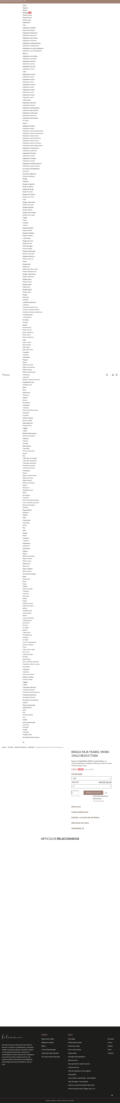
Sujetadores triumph (29, 161)
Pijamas (25, 362)
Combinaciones (27, 317)
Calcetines (26, 407)
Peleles (25, 601)
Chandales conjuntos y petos (31, 664)
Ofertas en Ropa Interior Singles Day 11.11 (81, 1088)
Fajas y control (27, 342)
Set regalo (26, 627)
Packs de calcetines (28, 674)
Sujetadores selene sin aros (31, 140)
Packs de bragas (27, 248)
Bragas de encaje (28, 191)
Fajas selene (26, 347)
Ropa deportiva (27, 425)
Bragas (25, 535)
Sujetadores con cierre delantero (32, 51)
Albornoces (26, 395)
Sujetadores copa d (28, 87)
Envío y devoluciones (74, 1049)
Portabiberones (27, 635)
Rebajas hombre (27, 15)
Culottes (25, 225)
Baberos (25, 630)
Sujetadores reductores (30, 115)
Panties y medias (28, 589)
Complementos (27, 620)
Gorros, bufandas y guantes (31, 502)
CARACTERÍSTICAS (79, 812)
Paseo (24, 647)
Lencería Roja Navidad (49, 1049)
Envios (110, 1042)
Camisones (26, 377)
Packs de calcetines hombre (31, 500)
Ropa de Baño (27, 510)
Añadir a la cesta (93, 792)
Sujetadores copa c (28, 82)
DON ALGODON (28, 715)
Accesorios (26, 171)
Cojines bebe (26, 632)
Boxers (25, 453)
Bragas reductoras (28, 259)
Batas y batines (27, 571)
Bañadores (26, 512)
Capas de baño (27, 613)
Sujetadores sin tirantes (30, 40)
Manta (24, 492)
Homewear (26, 470)
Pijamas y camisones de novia (31, 379)
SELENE (25, 730)
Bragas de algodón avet (29, 271)
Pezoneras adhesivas (29, 176)
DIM (24, 712)
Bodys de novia (27, 330)
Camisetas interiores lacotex (31, 309)
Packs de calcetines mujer (30, 410)
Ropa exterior (27, 659)
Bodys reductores (28, 332)
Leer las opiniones (98, 801)
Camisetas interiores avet (30, 307)
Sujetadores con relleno (30, 58)
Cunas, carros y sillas (29, 649)
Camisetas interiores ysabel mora (32, 312)
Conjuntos (26, 354)
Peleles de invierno (28, 606)
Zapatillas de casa (28, 490)
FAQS (109, 1049)
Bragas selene (27, 292)
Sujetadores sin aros (29, 69)
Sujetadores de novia (29, 105)
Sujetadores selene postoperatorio (33, 133)
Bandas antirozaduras (29, 436)
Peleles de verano (28, 603)
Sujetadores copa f (28, 97)
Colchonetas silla (28, 654)
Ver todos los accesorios (30, 700)
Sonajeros (25, 637)
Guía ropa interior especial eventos (79, 1064)
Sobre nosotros (73, 1060)
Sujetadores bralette (29, 30)
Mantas (25, 400)
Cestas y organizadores (29, 642)
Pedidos (110, 1046)
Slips (24, 456)
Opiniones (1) (77, 828)
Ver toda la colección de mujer (51, 1057)
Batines (25, 485)
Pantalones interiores (29, 465)
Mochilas (25, 657)
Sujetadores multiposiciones (31, 45)
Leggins (25, 430)
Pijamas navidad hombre (30, 475)
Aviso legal (71, 1039)
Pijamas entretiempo (29, 367)
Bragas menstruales (28, 253)
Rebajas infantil (27, 17)
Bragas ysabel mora (28, 276)
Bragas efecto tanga (29, 215)
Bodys (24, 581)
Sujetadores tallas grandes (30, 110)
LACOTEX (26, 725)
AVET (24, 710)
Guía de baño (72, 1074)
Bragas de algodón (28, 186)
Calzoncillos (26, 448)
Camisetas (26, 305)
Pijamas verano (27, 561)
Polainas (25, 586)
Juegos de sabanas (28, 618)
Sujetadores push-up (29, 64)
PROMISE (26, 727)
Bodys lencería (27, 327)
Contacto (111, 1053)
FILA (24, 717)
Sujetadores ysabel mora (30, 150)
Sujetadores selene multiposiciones (33, 131)
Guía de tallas (105, 782)
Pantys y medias (27, 420)
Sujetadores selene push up (31, 135)
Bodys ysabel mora (28, 337)
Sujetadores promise (29, 155)
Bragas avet (26, 266)
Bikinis (44, 1046)
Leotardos (26, 415)
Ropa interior (27, 446)
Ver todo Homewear (29, 574)
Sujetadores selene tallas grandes (32, 145)
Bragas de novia (27, 243)
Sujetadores (26, 546)
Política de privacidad (74, 1042)
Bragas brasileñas (28, 235)
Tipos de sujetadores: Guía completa (79, 1071)
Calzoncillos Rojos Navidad (50, 1053)
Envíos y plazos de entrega (85, 818)
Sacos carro (26, 652)
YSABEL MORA (27, 734)
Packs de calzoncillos (29, 451)
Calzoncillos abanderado (30, 460)
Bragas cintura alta (28, 204)
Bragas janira (26, 287)
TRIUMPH (26, 732)
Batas (24, 390)
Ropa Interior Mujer (48, 1039)
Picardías (25, 322)
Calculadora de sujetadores (76, 1057)
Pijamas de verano (28, 364)
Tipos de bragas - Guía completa (78, 1081)
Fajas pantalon (27, 344)
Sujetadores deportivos (29, 35)
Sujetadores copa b (28, 77)
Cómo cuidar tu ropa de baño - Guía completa (82, 1078)
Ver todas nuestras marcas (31, 737)
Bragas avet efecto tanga (30, 269)
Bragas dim (26, 297)
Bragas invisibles (27, 210)
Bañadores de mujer (48, 1042)
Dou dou (25, 625)
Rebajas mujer (27, 20)
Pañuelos (25, 441)
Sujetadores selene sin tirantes (32, 143)
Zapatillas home (27, 384)
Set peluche (26, 623)
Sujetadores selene (28, 128)
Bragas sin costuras (28, 197)
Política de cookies (74, 1046)
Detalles (76, 807)
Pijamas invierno (27, 369)
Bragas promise (27, 282)
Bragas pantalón (27, 230)
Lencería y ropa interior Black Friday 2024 (81, 1085)
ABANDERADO (27, 707)
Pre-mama (26, 120)
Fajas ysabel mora (28, 349)
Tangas (25, 220)
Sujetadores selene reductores (32, 138)
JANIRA (25, 720)
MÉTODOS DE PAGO (80, 823)
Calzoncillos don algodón (30, 458)
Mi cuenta (111, 1039)
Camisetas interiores (29, 468)
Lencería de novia (73, 1067)
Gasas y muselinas (28, 644)
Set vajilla (25, 640)
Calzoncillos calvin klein (29, 463)
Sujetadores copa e (28, 92)
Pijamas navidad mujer (29, 372)
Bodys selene (27, 334)
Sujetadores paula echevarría (31, 166)
